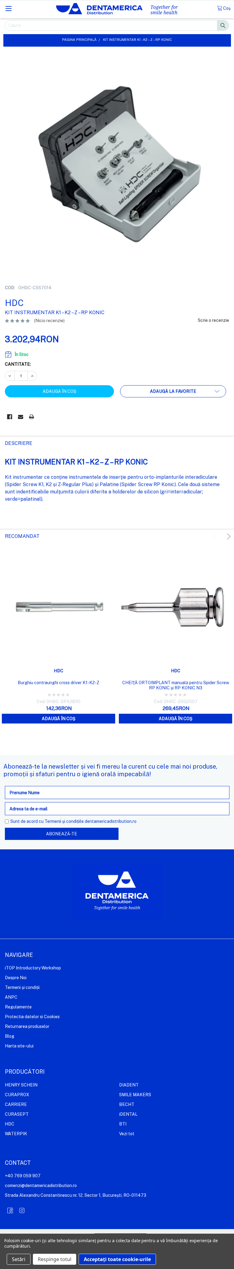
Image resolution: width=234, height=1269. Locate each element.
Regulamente (18, 1006)
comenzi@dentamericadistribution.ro (41, 1185)
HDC (9, 1123)
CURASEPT (17, 1114)
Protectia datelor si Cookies (32, 1016)
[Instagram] (22, 1210)
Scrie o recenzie (213, 320)
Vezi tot (126, 1133)
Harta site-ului (19, 1045)
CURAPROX (17, 1094)
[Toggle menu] (8, 8)
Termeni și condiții (22, 987)
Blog (9, 1036)
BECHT (126, 1104)
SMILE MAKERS (135, 1094)
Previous (215, 536)
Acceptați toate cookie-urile (117, 1259)
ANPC (11, 997)
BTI (122, 1123)
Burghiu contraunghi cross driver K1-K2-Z (58, 682)
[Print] (31, 416)
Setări (18, 1259)
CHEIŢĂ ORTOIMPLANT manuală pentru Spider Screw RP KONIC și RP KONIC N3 (175, 685)
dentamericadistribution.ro (110, 821)
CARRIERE (16, 1104)
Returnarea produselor (27, 1026)
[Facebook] (9, 416)
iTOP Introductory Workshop (33, 967)
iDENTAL (128, 1114)
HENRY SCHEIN (21, 1084)
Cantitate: (18, 364)
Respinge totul (54, 1259)
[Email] (20, 416)
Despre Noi (16, 977)
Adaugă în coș (58, 718)
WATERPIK (16, 1133)
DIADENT (129, 1084)
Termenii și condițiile (64, 821)
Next (228, 536)
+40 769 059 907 (23, 1175)
